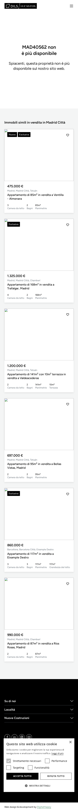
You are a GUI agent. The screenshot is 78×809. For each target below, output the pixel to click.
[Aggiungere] (68, 135)
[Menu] (71, 6)
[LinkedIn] (14, 737)
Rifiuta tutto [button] (56, 776)
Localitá (9, 709)
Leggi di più (58, 753)
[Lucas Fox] (20, 6)
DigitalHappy (44, 807)
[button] (68, 155)
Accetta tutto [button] (22, 776)
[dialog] (39, 765)
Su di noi (10, 701)
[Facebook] (7, 737)
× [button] (70, 742)
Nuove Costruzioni (16, 718)
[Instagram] (22, 737)
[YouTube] (29, 737)
